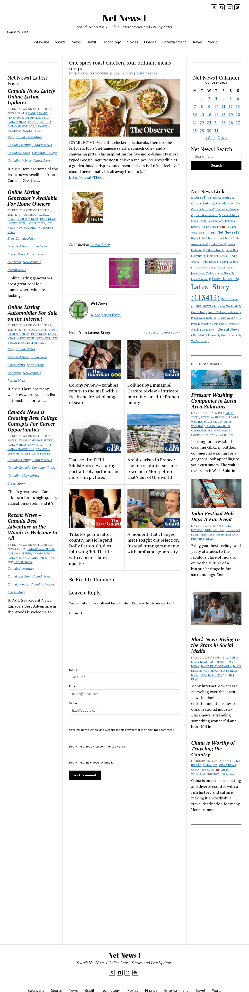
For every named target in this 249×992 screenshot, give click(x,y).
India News (48, 219)
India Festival (215, 250)
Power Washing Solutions (224, 312)
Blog (31, 113)
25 (223, 122)
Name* (73, 669)
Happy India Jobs (203, 238)
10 (216, 106)
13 (238, 106)
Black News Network (216, 666)
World (213, 42)
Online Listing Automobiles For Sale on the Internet (32, 313)
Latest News (16, 223)
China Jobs (219, 221)
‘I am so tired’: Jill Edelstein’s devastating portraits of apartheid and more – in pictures (94, 468)
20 (238, 114)
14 (195, 114)
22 (202, 122)
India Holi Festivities (216, 534)
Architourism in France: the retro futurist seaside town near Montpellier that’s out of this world (152, 468)
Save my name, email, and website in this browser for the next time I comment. (121, 730)
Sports (60, 42)
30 (209, 130)
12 (231, 106)
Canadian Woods (20, 160)
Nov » (223, 137)
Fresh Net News (27, 219)
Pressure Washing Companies (209, 323)
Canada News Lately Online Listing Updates (31, 96)
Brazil (91, 42)
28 (195, 130)
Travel (197, 42)
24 (216, 122)
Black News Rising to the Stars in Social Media (215, 645)
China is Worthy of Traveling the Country (213, 748)
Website (74, 703)
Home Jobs (224, 238)
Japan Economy (206, 267)
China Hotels (200, 221)
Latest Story (33, 130)
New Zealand (26, 227)
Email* (73, 686)
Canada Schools (39, 122)
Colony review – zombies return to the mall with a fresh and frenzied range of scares (93, 393)
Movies (132, 42)
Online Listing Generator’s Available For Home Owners (32, 198)
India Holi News (218, 256)
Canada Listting (36, 117)
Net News (14, 262)
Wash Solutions (209, 335)
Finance (150, 42)
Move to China (223, 774)
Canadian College (21, 126)
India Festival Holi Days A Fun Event (212, 516)
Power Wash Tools (203, 318)
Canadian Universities (23, 475)
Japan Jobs (226, 267)
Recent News (17, 270)
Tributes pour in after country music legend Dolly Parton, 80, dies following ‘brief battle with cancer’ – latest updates (90, 548)
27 (238, 122)
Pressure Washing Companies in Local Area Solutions (213, 400)
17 (216, 114)
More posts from (106, 314)
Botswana (40, 42)
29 (202, 130)
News (76, 42)
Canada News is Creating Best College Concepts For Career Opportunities (32, 420)
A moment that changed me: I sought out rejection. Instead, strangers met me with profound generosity (153, 542)
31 (216, 130)
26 (231, 122)
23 (209, 122)
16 (209, 114)
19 (231, 114)
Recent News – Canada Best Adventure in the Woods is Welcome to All (32, 526)
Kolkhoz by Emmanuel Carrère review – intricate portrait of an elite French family (153, 393)
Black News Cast (203, 662)
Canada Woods (18, 558)
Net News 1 (124, 18)
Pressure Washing (229, 318)
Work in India (231, 335)
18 (223, 114)
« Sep (210, 137)
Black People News (224, 670)
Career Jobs (230, 215)
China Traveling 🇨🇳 (215, 226)
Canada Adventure (29, 137)
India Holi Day (214, 530)
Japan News (225, 273)
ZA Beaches (200, 341)
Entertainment (174, 42)
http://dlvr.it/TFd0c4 (88, 177)
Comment (75, 613)
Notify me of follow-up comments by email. (98, 746)
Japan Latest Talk (203, 273)
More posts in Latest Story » (161, 332)
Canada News (17, 122)
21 (195, 122)
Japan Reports (201, 279)
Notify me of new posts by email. (91, 762)
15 (202, 114)
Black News (231, 657)
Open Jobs (199, 312)
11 (223, 106)
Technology (111, 42)
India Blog (219, 244)
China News (227, 765)
